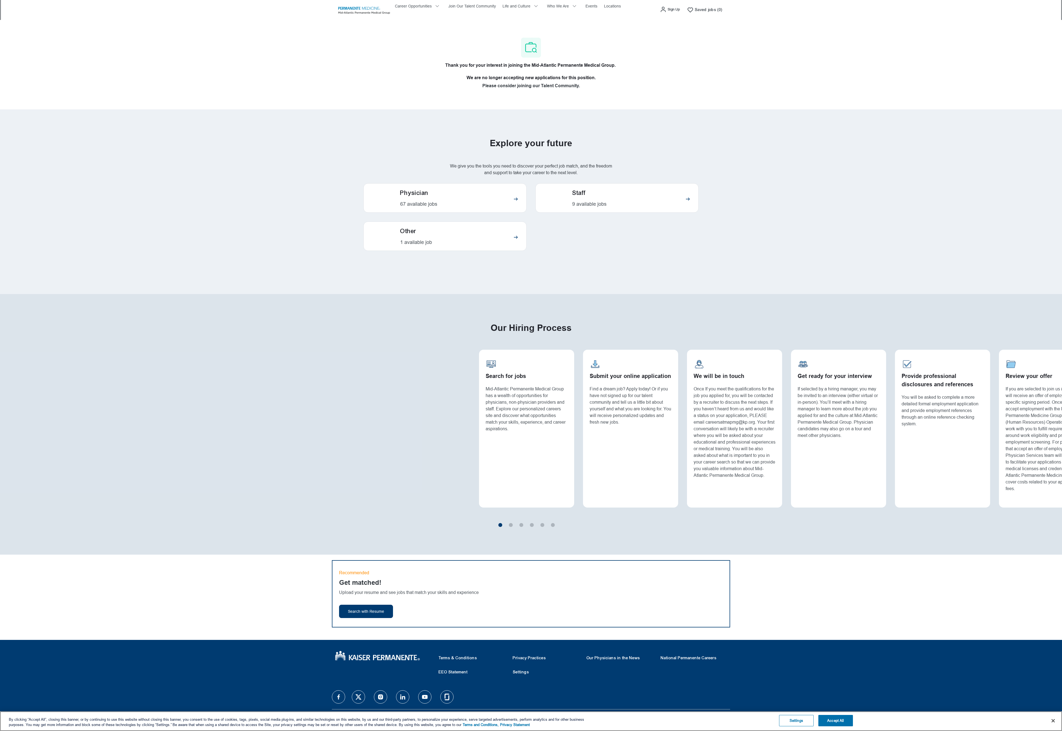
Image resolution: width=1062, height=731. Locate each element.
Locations (612, 6)
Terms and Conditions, (481, 725)
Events (591, 6)
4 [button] (532, 525)
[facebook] (338, 697)
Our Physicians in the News (613, 657)
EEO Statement (453, 672)
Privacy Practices (529, 657)
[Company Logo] (364, 10)
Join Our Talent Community (472, 6)
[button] (670, 9)
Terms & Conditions (458, 657)
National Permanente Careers (689, 657)
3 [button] (521, 525)
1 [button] (500, 525)
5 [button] (542, 525)
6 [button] (553, 525)
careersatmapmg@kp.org (730, 422)
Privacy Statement (515, 725)
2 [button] (511, 525)
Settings (521, 672)
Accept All (835, 721)
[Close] (1053, 721)
